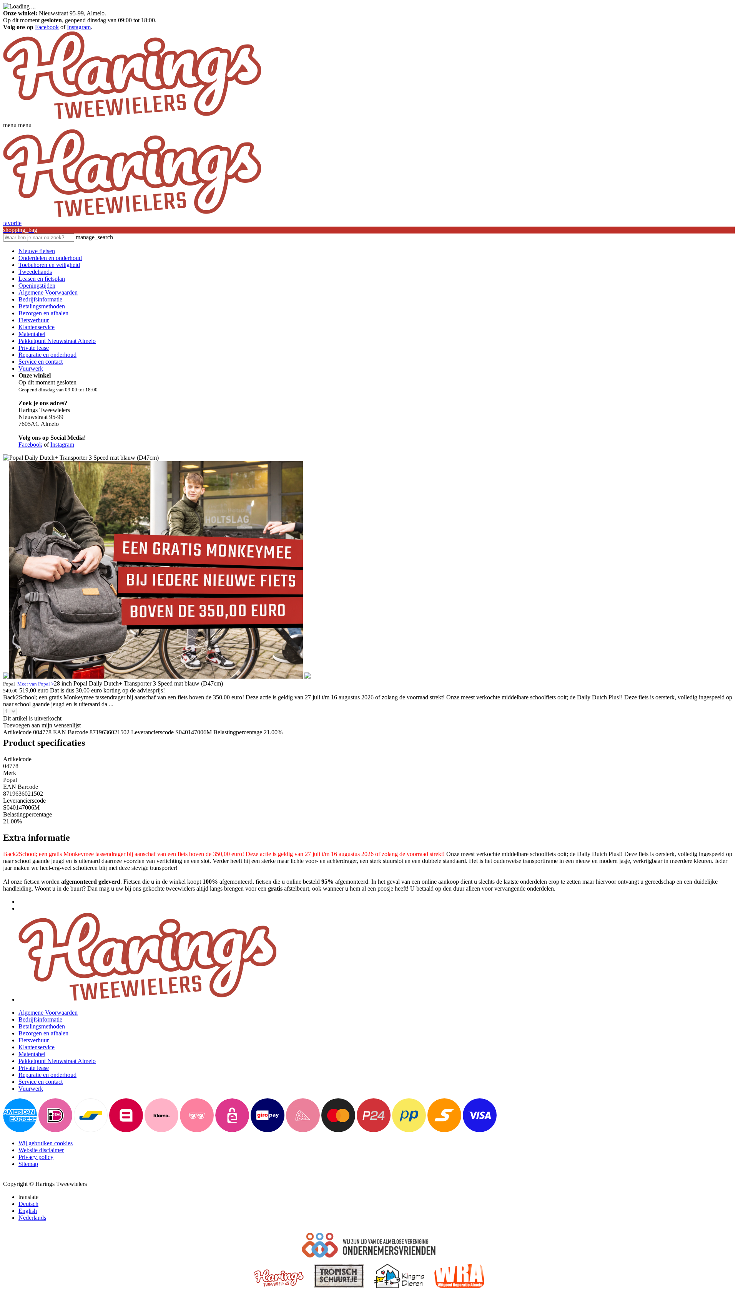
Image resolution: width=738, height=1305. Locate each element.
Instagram (79, 27)
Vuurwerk (30, 368)
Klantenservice (36, 327)
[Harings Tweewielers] (132, 118)
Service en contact (40, 361)
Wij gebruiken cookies (45, 1143)
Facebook (47, 27)
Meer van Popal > (35, 684)
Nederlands (32, 1217)
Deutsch (28, 1204)
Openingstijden (36, 285)
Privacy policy (35, 1157)
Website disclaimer (41, 1150)
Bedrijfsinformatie (40, 299)
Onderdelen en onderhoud (50, 258)
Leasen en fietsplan (41, 278)
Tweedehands (35, 271)
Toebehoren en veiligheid (49, 265)
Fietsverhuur (33, 320)
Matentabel (31, 334)
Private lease (33, 347)
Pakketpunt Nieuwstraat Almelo (57, 341)
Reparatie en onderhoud (47, 354)
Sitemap (28, 1164)
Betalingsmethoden (41, 306)
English (27, 1210)
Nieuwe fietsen (36, 251)
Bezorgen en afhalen (43, 313)
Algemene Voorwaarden (48, 292)
